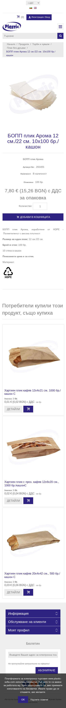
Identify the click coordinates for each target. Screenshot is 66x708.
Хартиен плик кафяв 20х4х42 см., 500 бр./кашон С (32, 575)
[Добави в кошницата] (28, 409)
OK (23, 699)
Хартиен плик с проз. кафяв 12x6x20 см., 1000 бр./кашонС (31, 483)
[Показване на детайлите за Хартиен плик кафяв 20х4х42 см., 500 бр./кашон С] (33, 538)
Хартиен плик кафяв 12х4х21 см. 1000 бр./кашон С (32, 392)
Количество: (25, 206)
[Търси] (60, 36)
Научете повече (39, 699)
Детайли (13, 409)
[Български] (31, 7)
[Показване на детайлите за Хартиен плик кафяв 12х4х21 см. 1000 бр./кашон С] (33, 355)
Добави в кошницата (34, 217)
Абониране (46, 670)
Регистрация (37, 17)
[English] (35, 7)
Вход (47, 17)
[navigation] (60, 27)
